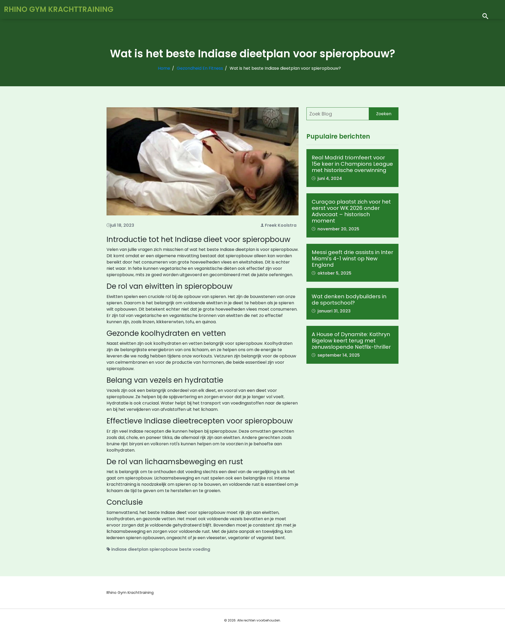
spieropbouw (163, 549)
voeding (201, 549)
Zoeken (383, 114)
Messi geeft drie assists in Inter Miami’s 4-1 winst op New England (352, 259)
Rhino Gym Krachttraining (58, 9)
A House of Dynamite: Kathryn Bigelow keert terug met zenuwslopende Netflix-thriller (351, 341)
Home (164, 68)
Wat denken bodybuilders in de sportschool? (349, 299)
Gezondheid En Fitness (200, 68)
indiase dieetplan (129, 549)
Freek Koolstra (280, 225)
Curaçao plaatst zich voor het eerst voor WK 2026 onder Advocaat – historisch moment (351, 211)
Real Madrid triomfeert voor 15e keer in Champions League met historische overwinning (352, 164)
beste (185, 549)
